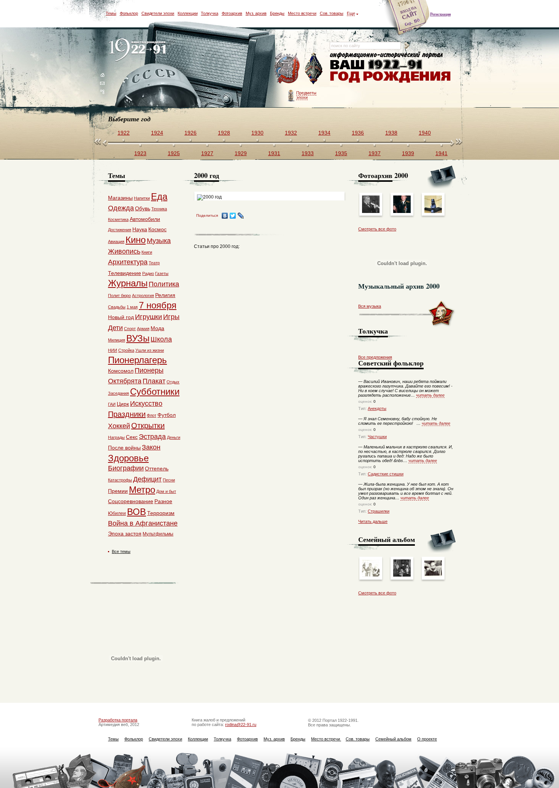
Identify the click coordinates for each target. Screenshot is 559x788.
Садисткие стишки (385, 474)
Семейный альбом (393, 739)
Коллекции (187, 13)
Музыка (159, 241)
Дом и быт (166, 491)
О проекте (427, 739)
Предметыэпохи (306, 95)
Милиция (116, 340)
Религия (165, 295)
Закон (151, 447)
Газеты (161, 273)
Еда (159, 196)
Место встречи (302, 13)
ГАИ (112, 404)
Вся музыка (369, 306)
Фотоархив (232, 13)
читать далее (430, 395)
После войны (124, 448)
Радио (148, 273)
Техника (159, 209)
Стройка (126, 350)
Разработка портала (117, 720)
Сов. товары (331, 13)
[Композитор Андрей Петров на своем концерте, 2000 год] (371, 211)
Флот (151, 415)
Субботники (154, 391)
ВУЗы (137, 338)
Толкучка (209, 13)
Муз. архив (256, 13)
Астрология (143, 295)
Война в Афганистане (143, 523)
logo (139, 50)
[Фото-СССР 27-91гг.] (371, 575)
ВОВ (136, 512)
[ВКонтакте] (225, 216)
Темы (111, 13)
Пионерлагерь (137, 360)
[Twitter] (233, 216)
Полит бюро (119, 295)
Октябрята (124, 381)
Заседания (118, 393)
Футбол (166, 415)
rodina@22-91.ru (240, 724)
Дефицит (147, 479)
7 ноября (157, 305)
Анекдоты (377, 408)
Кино (135, 240)
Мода (157, 328)
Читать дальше (372, 521)
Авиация (116, 241)
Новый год (121, 317)
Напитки (142, 198)
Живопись (124, 251)
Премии (118, 491)
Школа (161, 339)
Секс (132, 437)
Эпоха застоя (124, 534)
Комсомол (120, 371)
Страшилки (378, 511)
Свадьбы (116, 307)
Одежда (121, 208)
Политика (164, 284)
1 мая (132, 307)
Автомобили (145, 219)
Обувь (142, 208)
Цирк (123, 404)
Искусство (146, 403)
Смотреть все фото (377, 229)
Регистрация (440, 14)
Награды (116, 437)
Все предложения (375, 357)
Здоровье (128, 458)
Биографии (126, 468)
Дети (115, 328)
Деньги (173, 437)
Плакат (154, 381)
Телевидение (124, 273)
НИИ (112, 350)
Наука (139, 229)
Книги (146, 252)
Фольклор (129, 13)
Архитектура (128, 262)
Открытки (148, 425)
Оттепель (156, 468)
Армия (143, 328)
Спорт (130, 328)
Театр (154, 263)
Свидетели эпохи (158, 13)
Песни (169, 480)
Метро (142, 490)
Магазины (120, 198)
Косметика (118, 219)
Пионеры (149, 370)
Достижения (119, 229)
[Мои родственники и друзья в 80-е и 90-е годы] (402, 575)
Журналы (128, 283)
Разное (163, 501)
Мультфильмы (158, 534)
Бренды (277, 13)
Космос (157, 229)
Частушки (377, 436)
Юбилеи (117, 513)
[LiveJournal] (241, 216)
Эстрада (152, 436)
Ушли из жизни (149, 350)
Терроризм (161, 513)
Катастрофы (120, 480)
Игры (171, 317)
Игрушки (148, 317)
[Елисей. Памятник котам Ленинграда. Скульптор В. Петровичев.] (433, 211)
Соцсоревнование (130, 501)
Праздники (127, 414)
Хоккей (119, 426)
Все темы (121, 551)
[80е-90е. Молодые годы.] (433, 575)
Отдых (173, 382)
